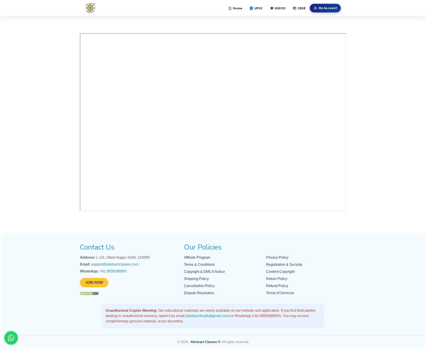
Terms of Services (280, 293)
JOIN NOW (94, 282)
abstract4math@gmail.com (208, 316)
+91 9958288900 (113, 271)
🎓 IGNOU (278, 8)
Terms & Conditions (199, 264)
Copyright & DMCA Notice (204, 272)
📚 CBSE (299, 8)
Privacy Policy (277, 257)
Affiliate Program (197, 257)
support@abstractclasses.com (114, 264)
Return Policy (276, 279)
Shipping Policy (196, 279)
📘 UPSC (256, 8)
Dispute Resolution (199, 293)
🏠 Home (235, 8)
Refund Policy (277, 286)
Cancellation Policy (199, 286)
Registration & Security (284, 264)
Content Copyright (280, 272)
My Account (328, 8)
